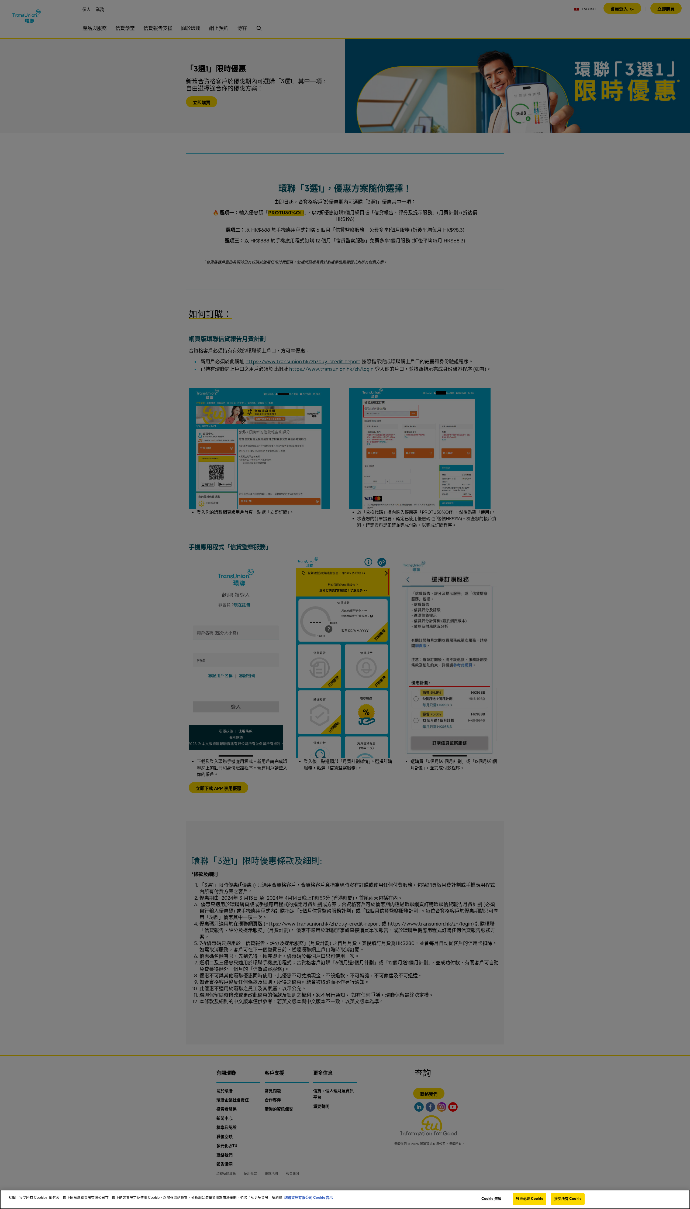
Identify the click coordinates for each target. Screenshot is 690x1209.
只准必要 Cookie (529, 1199)
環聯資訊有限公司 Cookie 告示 (308, 1198)
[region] (345, 1199)
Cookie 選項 (491, 1199)
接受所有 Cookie (567, 1199)
